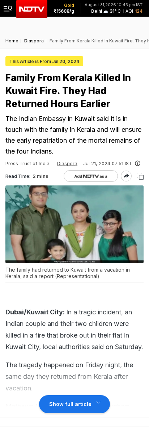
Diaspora (67, 163)
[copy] (140, 176)
